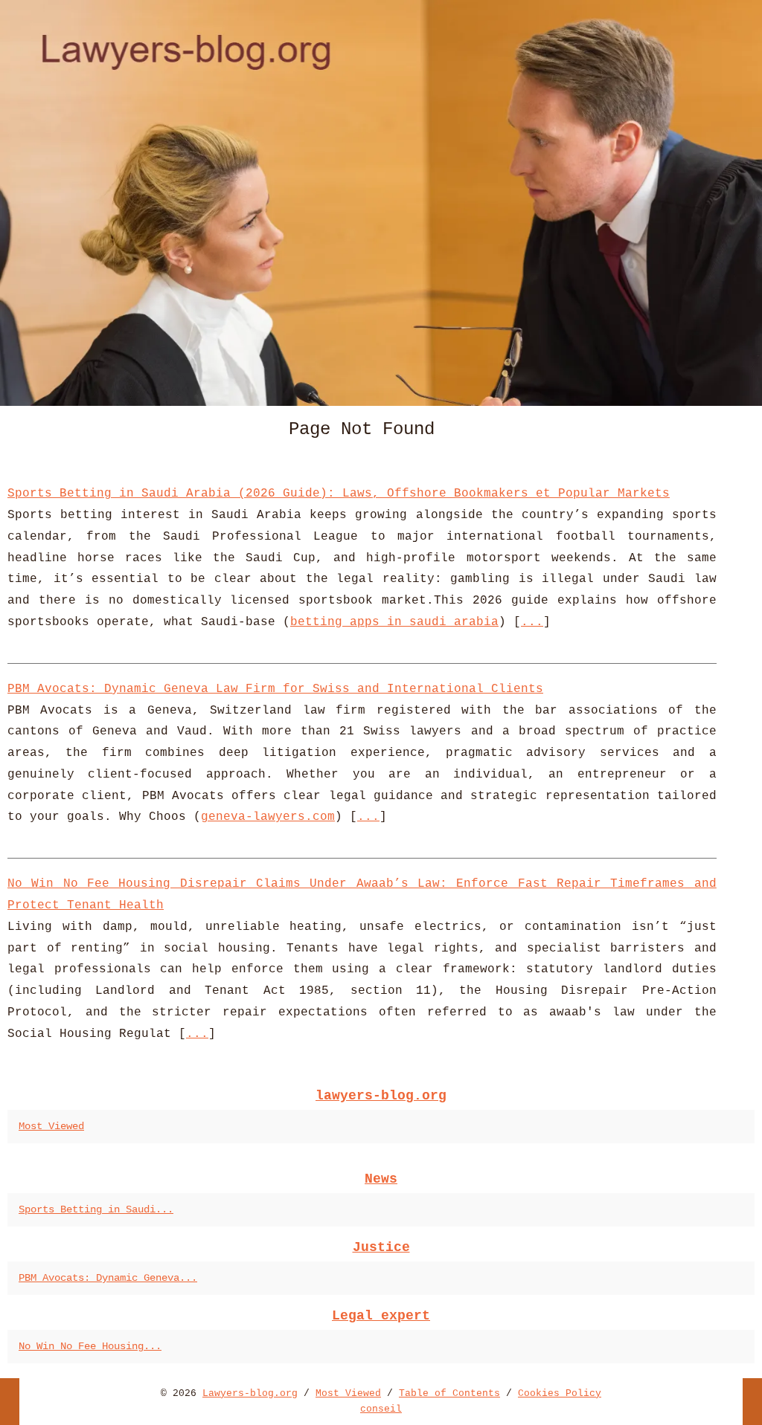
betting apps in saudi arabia (394, 622)
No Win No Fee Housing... (90, 1346)
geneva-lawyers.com (268, 817)
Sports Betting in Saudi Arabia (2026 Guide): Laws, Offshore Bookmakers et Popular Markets (338, 493)
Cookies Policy (559, 1393)
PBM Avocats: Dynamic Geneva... (108, 1278)
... (532, 622)
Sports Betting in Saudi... (96, 1209)
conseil (381, 1409)
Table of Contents (449, 1393)
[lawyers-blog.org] (381, 203)
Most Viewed (51, 1126)
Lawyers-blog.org (250, 1393)
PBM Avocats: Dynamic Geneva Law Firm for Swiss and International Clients (275, 689)
